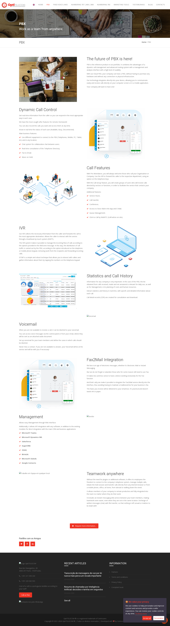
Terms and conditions (119, 577)
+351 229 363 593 (28, 581)
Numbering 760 (103, 4)
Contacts (160, 4)
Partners (114, 572)
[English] (33, 4)
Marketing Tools (121, 4)
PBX (48, 4)
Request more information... (85, 526)
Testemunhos (139, 4)
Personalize (158, 618)
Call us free (25, 595)
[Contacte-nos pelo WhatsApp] (31, 602)
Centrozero (121, 621)
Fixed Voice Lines (60, 4)
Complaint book (117, 587)
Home (40, 4)
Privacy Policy (116, 582)
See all (67, 600)
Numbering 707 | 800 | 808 (82, 4)
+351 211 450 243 (28, 576)
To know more (141, 613)
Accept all (147, 618)
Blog (150, 4)
